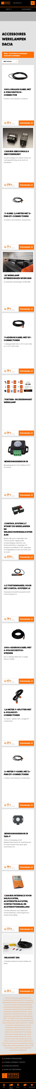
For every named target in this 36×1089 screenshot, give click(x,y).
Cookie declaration (11, 1066)
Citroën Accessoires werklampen (16, 998)
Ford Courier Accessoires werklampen (15, 1043)
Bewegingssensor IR (16, 461)
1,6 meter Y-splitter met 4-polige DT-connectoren (17, 712)
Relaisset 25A (12, 958)
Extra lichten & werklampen (18, 53)
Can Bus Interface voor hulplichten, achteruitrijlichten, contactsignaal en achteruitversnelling (18, 901)
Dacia (6, 53)
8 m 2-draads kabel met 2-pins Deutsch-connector (17, 92)
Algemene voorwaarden (13, 1058)
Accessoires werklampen (12, 55)
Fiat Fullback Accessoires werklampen (16, 1021)
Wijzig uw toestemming (12, 1069)
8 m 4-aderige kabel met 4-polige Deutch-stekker (17, 650)
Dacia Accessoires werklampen (23, 1002)
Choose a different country (14, 1062)
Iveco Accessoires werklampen (15, 1005)
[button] (10, 61)
